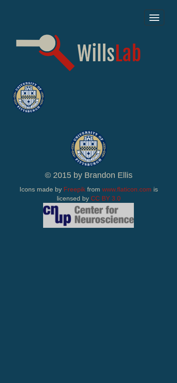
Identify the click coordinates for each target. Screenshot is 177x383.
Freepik (74, 189)
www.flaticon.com (127, 189)
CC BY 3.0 (106, 198)
